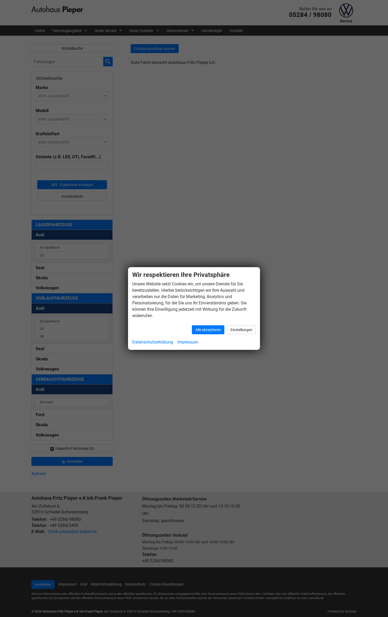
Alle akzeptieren (208, 330)
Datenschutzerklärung (152, 342)
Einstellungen (241, 330)
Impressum (187, 342)
